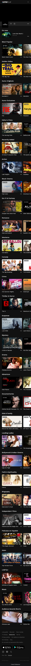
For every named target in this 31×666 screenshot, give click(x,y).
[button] (15, 34)
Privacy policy (6, 637)
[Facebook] (7, 652)
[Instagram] (3, 652)
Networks (12, 634)
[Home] (6, 2)
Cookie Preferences (15, 664)
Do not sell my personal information (12, 642)
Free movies (19, 632)
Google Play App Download (19, 647)
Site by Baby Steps (24, 660)
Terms (18, 634)
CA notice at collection (18, 637)
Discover (12, 632)
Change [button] (10, 655)
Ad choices (5, 640)
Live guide (5, 632)
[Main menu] (28, 2)
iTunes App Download (7, 647)
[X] (11, 652)
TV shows (4, 634)
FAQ (11, 640)
